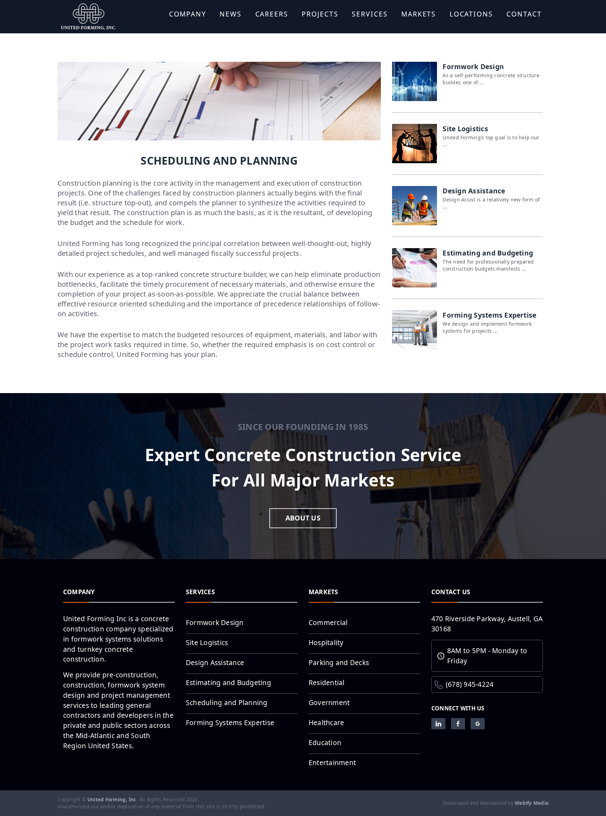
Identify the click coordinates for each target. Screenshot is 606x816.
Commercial (328, 622)
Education (325, 742)
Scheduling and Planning (227, 702)
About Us (303, 518)
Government (329, 702)
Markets (418, 14)
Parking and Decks (339, 662)
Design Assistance (215, 662)
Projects (320, 14)
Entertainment (332, 762)
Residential (327, 682)
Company (187, 14)
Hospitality (326, 642)
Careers (271, 14)
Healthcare (326, 722)
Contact (523, 14)
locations (471, 14)
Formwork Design (215, 622)
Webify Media (531, 803)
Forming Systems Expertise (230, 722)
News (231, 14)
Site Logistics (207, 642)
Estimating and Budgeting (228, 682)
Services (370, 14)
